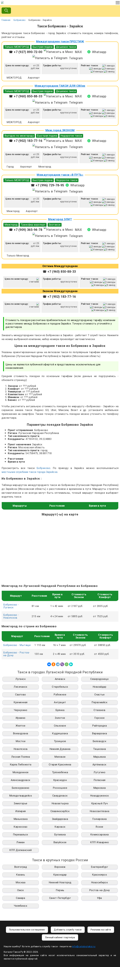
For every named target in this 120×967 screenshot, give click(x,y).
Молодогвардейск (20, 795)
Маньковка (21, 819)
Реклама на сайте (101, 929)
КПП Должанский (20, 850)
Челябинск (20, 905)
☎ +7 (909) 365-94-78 (25, 230)
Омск (20, 890)
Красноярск (99, 874)
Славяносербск (60, 811)
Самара (20, 898)
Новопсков (21, 749)
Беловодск (99, 741)
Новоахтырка (60, 803)
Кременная (21, 702)
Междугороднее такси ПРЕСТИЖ (60, 41)
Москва (20, 882)
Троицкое (60, 741)
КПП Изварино (99, 842)
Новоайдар (99, 686)
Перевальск (20, 834)
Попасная (99, 780)
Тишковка (99, 749)
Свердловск (60, 795)
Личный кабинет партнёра (60, 937)
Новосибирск (99, 882)
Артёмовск (99, 764)
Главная (6, 20)
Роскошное (60, 787)
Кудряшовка (60, 733)
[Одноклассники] (53, 664)
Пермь (60, 890)
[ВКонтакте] (49, 664)
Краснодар (60, 874)
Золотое (60, 717)
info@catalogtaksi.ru (83, 946)
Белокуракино (20, 787)
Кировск (60, 826)
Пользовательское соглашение (27, 929)
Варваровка (99, 733)
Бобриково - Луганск (11, 606)
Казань (20, 874)
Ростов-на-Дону (99, 890)
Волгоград (20, 866)
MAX (78, 52)
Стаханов (99, 710)
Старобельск (60, 686)
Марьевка (99, 756)
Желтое (20, 725)
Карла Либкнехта (20, 764)
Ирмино (20, 717)
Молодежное (20, 772)
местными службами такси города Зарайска (30, 472)
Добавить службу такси (68, 929)
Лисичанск (20, 686)
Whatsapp (99, 52)
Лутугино (99, 772)
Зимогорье (20, 803)
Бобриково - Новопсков (11, 616)
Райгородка (99, 725)
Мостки (20, 741)
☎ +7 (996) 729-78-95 (47, 185)
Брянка (59, 710)
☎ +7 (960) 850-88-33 (25, 96)
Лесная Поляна (20, 756)
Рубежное (60, 694)
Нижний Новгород (60, 882)
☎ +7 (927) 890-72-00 (25, 52)
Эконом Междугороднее (60, 291)
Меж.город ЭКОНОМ (60, 130)
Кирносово (21, 826)
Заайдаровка (60, 819)
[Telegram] (58, 664)
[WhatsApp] (66, 664)
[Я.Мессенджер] (71, 664)
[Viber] (62, 664)
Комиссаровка (99, 834)
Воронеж (60, 866)
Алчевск (60, 679)
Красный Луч (99, 803)
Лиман (20, 842)
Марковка (99, 787)
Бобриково (20, 20)
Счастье (99, 694)
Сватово (20, 694)
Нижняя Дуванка (60, 749)
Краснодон (60, 780)
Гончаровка (99, 819)
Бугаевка (60, 834)
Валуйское (60, 842)
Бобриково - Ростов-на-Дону (16, 654)
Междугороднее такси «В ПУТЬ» (60, 174)
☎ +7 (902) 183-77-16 (25, 141)
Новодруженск (99, 795)
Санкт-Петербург (60, 898)
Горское (99, 717)
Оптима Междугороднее (60, 266)
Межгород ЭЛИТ (60, 219)
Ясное (99, 826)
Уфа (99, 898)
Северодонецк (99, 679)
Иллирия (20, 811)
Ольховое (60, 725)
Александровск (20, 780)
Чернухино (20, 710)
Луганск (20, 679)
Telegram (76, 58)
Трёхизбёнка (60, 772)
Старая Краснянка (60, 764)
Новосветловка (99, 811)
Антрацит (60, 702)
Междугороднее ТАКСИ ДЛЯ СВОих (60, 85)
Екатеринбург (99, 866)
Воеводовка (20, 733)
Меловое (60, 756)
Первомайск (99, 702)
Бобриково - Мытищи (16, 645)
